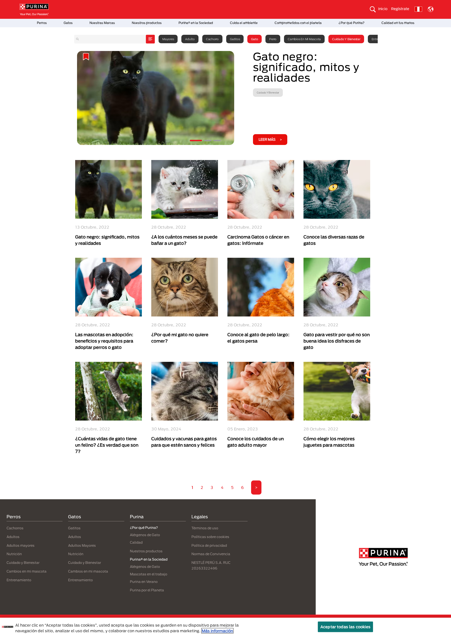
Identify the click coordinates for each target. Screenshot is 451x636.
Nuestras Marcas (102, 23)
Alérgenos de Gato (145, 535)
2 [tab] (207, 140)
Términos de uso (204, 528)
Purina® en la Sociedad (196, 23)
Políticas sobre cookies (210, 537)
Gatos (68, 23)
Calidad (136, 542)
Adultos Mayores (82, 545)
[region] (225, 627)
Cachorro (212, 39)
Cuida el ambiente (244, 23)
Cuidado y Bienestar (346, 39)
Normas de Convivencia (210, 554)
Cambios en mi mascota (304, 39)
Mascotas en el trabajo (148, 574)
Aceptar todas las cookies (345, 626)
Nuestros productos (147, 23)
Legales (199, 516)
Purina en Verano (144, 582)
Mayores (168, 39)
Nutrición (14, 554)
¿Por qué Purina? (351, 23)
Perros (42, 23)
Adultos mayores (21, 545)
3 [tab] (217, 140)
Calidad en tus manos (397, 23)
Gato (254, 39)
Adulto (190, 39)
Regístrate (400, 9)
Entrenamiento (19, 580)
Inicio (383, 9)
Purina (137, 516)
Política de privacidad (209, 545)
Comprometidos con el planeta (298, 23)
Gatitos (235, 39)
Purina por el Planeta (147, 590)
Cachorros (15, 528)
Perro (272, 39)
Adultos (13, 537)
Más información (217, 630)
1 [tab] (196, 140)
